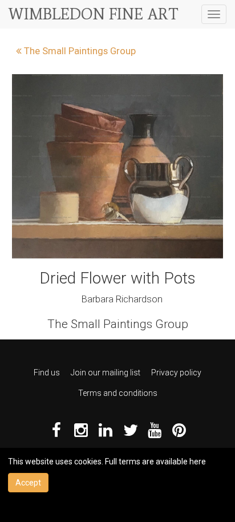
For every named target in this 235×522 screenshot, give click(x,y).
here (197, 461)
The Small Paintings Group (79, 50)
